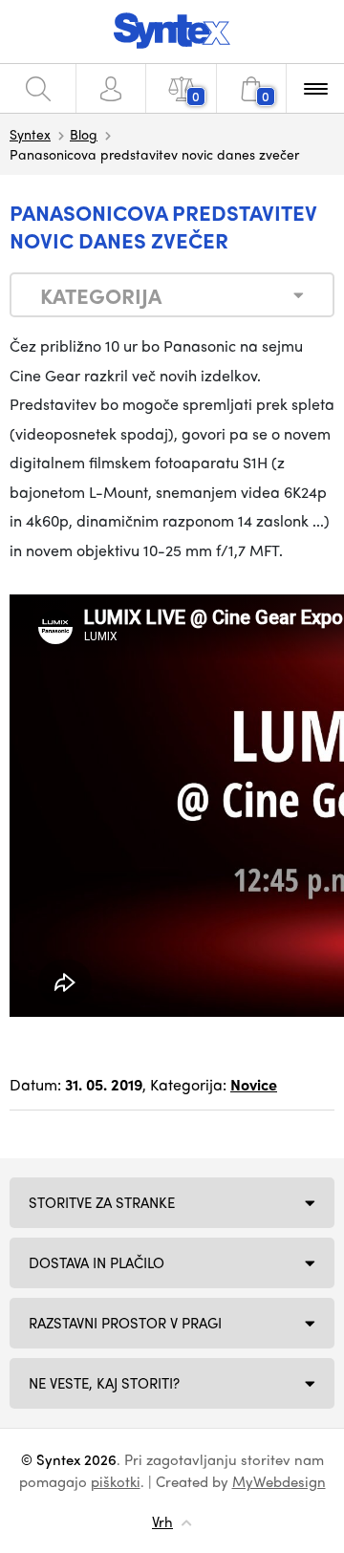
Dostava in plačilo (96, 1262)
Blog (83, 133)
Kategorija (100, 295)
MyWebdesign (279, 1481)
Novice (253, 1084)
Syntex (30, 133)
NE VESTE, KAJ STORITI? (104, 1382)
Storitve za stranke (102, 1202)
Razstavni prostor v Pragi (125, 1322)
